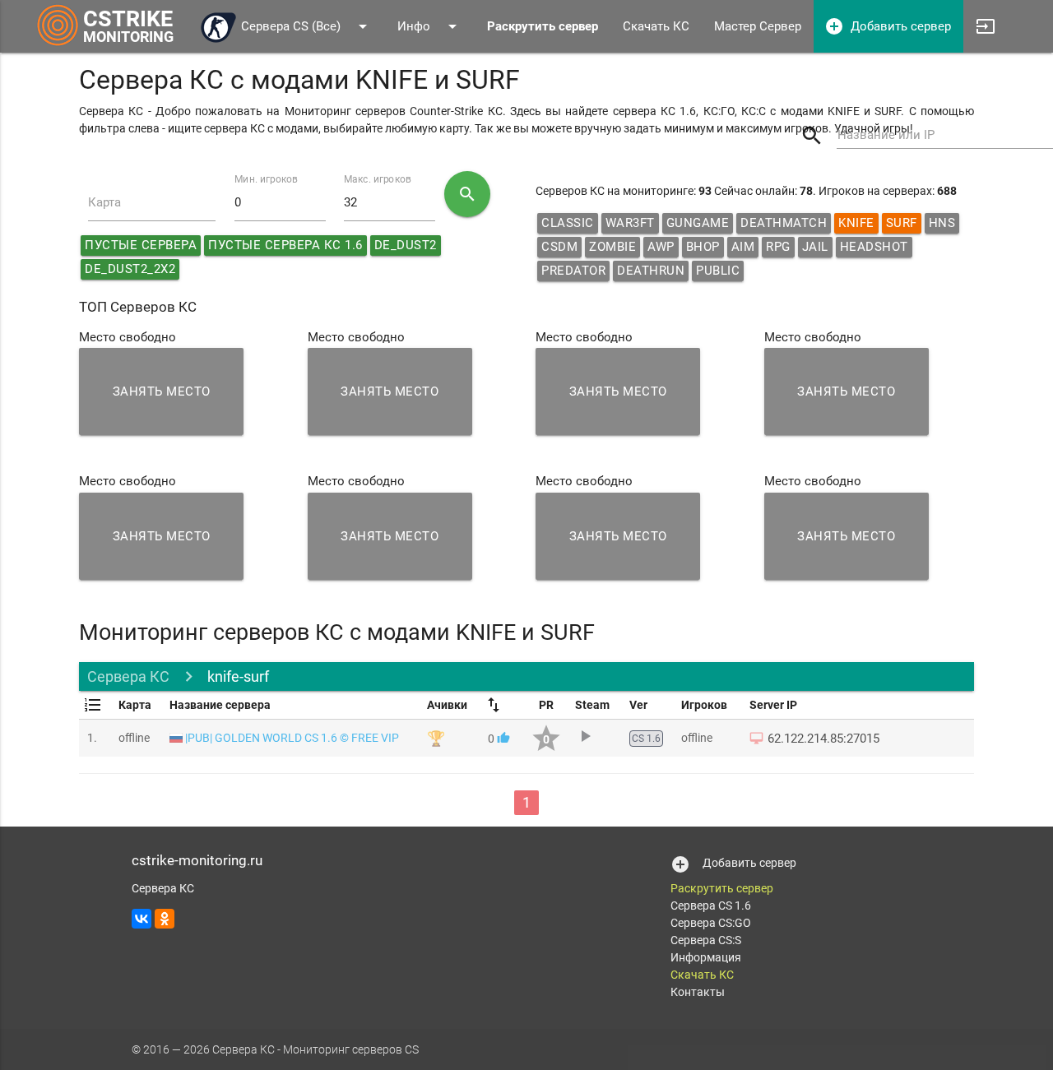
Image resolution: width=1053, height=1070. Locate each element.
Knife (856, 222)
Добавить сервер (887, 26)
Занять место (162, 391)
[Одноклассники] (164, 919)
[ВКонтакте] (141, 919)
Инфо (429, 26)
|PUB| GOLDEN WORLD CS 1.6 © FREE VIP (292, 737)
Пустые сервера (141, 245)
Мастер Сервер (757, 26)
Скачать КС (656, 26)
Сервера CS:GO (710, 922)
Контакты (697, 991)
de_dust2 (405, 245)
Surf (901, 222)
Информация (705, 957)
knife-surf (238, 676)
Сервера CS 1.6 (710, 905)
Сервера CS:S (705, 940)
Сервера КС (128, 676)
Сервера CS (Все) (307, 26)
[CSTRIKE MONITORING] (58, 45)
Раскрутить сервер (721, 888)
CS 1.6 (646, 738)
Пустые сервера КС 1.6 (285, 245)
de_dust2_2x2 (130, 269)
